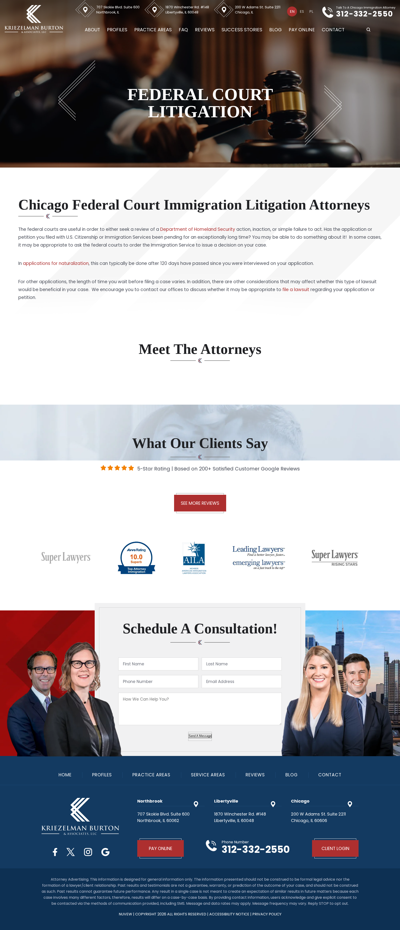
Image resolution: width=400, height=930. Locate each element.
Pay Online (302, 29)
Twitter (70, 852)
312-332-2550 (364, 14)
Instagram (88, 852)
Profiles (117, 29)
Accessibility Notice (229, 914)
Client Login (335, 848)
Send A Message (200, 736)
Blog (275, 29)
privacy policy (266, 914)
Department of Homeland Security (197, 229)
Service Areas (208, 775)
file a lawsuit (295, 289)
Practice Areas (153, 29)
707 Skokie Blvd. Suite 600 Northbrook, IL (118, 10)
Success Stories (242, 29)
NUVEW (125, 914)
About (92, 29)
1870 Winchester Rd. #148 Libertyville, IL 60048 (187, 10)
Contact (333, 29)
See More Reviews (200, 503)
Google (105, 852)
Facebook (55, 852)
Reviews (205, 29)
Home (65, 775)
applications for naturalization (56, 263)
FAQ (183, 29)
